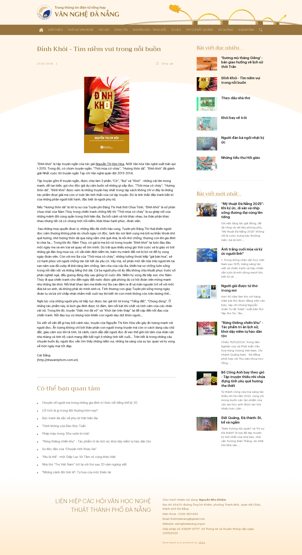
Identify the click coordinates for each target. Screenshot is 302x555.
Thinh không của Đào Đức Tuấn (64, 426)
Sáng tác (121, 29)
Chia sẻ (167, 63)
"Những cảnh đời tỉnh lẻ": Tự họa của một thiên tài (76, 472)
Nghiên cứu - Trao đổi (149, 29)
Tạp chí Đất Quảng (199, 29)
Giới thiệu (55, 29)
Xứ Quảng (225, 29)
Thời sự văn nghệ (80, 29)
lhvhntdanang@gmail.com (188, 519)
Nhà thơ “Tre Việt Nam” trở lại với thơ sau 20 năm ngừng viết (84, 464)
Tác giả (103, 29)
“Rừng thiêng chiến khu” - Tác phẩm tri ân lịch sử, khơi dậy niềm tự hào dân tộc (96, 441)
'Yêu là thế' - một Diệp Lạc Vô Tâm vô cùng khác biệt (79, 456)
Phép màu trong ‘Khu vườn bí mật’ (66, 433)
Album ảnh (246, 29)
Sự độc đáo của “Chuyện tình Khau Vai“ (69, 449)
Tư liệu (176, 29)
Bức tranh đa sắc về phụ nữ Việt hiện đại (70, 418)
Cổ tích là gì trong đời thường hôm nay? (70, 410)
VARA (202, 543)
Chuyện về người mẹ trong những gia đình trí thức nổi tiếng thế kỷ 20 (89, 402)
